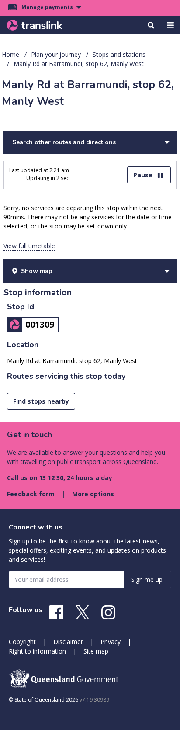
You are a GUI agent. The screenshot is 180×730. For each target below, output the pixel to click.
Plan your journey (56, 54)
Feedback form (31, 494)
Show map (36, 271)
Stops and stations (119, 54)
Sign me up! (147, 579)
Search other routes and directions (64, 142)
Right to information (37, 651)
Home (10, 54)
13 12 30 (51, 478)
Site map (95, 651)
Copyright (22, 641)
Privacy (110, 641)
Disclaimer (68, 641)
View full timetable (29, 246)
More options (93, 494)
